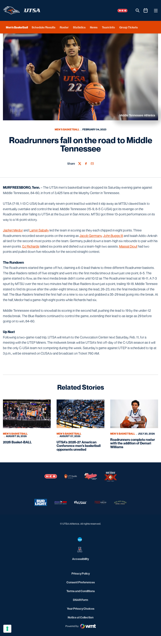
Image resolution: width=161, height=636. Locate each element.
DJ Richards (30, 246)
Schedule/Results (43, 27)
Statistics (79, 27)
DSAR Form (80, 600)
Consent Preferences (80, 582)
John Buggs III (113, 236)
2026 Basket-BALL (17, 442)
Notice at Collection (80, 617)
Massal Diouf (128, 246)
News (93, 27)
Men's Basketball (67, 129)
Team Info (108, 27)
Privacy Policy (80, 573)
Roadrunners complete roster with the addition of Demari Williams (132, 443)
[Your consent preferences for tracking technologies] (7, 629)
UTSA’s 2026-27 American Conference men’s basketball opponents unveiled (79, 446)
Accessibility (80, 559)
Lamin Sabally (39, 230)
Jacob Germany (90, 236)
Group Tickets (128, 27)
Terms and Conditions (80, 591)
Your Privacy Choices (80, 608)
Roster (64, 27)
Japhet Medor (13, 230)
